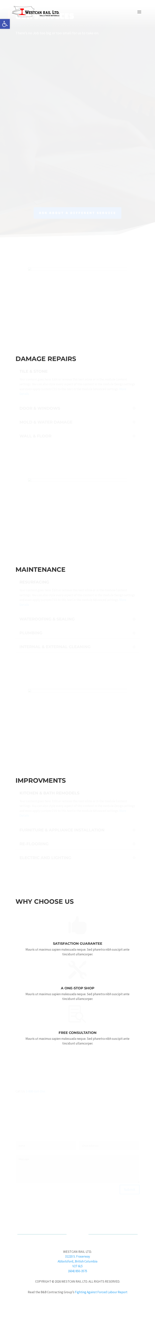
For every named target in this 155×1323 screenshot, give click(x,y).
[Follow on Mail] (81, 1215)
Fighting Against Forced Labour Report (101, 1292)
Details (77, 93)
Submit (129, 1176)
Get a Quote (77, 331)
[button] (5, 24)
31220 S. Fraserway (77, 1256)
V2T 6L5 (77, 1266)
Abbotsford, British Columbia (77, 1261)
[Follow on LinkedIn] (74, 1215)
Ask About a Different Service (77, 223)
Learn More (78, 345)
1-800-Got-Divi (35, 1079)
